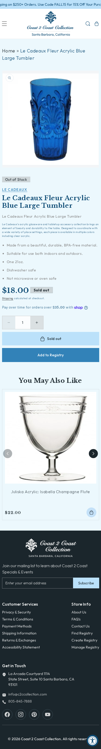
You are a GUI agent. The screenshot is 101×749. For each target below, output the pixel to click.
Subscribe (86, 583)
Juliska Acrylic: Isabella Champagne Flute (50, 491)
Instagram (21, 714)
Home (8, 51)
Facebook (7, 714)
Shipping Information (19, 633)
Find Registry (82, 633)
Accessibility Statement (21, 647)
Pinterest (34, 714)
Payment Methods (17, 626)
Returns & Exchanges (19, 640)
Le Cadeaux (14, 189)
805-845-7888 (20, 701)
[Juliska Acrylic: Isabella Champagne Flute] (50, 438)
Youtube (47, 714)
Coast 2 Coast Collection (41, 739)
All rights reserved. (78, 739)
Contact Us (80, 626)
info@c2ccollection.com (27, 694)
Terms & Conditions (17, 619)
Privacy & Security (16, 612)
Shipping (7, 298)
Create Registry (84, 640)
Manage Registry (85, 647)
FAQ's (76, 619)
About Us (78, 612)
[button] (4, 23)
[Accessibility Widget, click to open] (92, 740)
